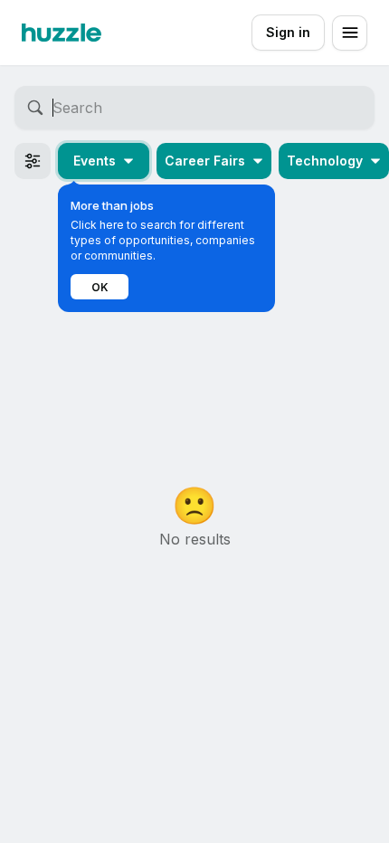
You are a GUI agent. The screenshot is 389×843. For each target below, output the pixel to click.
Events (94, 160)
